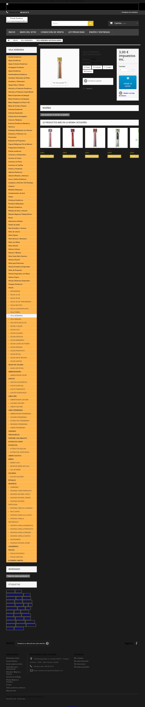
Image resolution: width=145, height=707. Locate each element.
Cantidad (122, 66)
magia (27, 618)
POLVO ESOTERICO (17, 553)
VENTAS (19, 605)
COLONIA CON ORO (17, 403)
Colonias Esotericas (15, 109)
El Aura (8, 685)
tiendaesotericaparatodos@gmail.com (50, 670)
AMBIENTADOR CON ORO (19, 400)
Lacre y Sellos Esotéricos (17, 179)
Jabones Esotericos (15, 172)
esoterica (10, 591)
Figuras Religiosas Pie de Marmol (20, 144)
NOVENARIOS (15, 291)
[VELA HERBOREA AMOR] (95, 138)
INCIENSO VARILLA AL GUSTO (21, 515)
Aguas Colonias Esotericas (17, 64)
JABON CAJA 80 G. (15, 456)
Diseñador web (11, 699)
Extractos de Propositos (16, 141)
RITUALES (12, 480)
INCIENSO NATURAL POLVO (20, 494)
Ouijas (10, 197)
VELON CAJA (15, 330)
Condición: (86, 63)
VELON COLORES (16, 333)
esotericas (30, 622)
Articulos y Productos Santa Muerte (20, 92)
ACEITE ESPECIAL (17, 386)
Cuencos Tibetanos (15, 120)
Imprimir (89, 88)
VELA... (42, 150)
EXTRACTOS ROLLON (18, 449)
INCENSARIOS (15, 539)
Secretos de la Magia (13, 677)
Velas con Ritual (14, 242)
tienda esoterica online (14, 664)
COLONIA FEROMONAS (18, 417)
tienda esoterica (11, 661)
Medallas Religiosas (15, 190)
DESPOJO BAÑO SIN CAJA (19, 466)
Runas (10, 218)
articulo (10, 611)
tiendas (17, 615)
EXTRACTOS (12, 445)
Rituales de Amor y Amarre (17, 211)
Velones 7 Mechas (14, 253)
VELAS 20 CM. (15, 298)
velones (10, 628)
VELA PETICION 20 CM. (18, 323)
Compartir (97, 67)
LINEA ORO (12, 396)
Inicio (11, 32)
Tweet (88, 67)
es (30, 605)
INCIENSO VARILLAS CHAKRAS (21, 508)
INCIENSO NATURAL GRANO (20, 498)
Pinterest (88, 71)
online (27, 594)
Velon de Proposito (15, 270)
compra (21, 608)
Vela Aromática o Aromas (17, 228)
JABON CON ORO (16, 407)
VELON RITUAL (15, 354)
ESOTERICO (11, 608)
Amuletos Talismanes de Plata (19, 78)
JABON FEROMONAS (17, 428)
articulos (27, 598)
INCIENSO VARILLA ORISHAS (20, 532)
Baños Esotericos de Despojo (18, 99)
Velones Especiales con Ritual (19, 274)
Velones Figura (13, 277)
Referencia (86, 59)
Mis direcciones (79, 664)
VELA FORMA (15, 312)
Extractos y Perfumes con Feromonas (17, 135)
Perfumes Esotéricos (15, 200)
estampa (25, 611)
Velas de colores (14, 232)
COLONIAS (12, 473)
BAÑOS (11, 459)
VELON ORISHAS (16, 347)
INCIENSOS (12, 484)
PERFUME (11, 622)
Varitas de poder (14, 225)
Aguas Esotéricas (14, 60)
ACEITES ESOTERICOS (18, 382)
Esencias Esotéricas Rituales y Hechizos (19, 125)
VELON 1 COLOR (16, 326)
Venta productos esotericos (15, 688)
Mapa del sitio (28, 32)
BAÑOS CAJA (15, 463)
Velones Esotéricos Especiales (19, 267)
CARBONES (14, 487)
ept (26, 605)
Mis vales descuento (81, 661)
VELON (9, 615)
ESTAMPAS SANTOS (15, 560)
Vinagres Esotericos (15, 284)
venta (19, 598)
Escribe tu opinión (95, 81)
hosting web (21, 699)
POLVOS (11, 550)
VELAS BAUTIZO (16, 305)
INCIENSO (19, 628)
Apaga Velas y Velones (16, 85)
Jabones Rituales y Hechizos (18, 176)
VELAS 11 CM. (15, 295)
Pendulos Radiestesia (16, 204)
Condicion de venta (52, 32)
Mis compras (78, 658)
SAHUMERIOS (13, 546)
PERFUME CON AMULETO (17, 438)
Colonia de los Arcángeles (17, 116)
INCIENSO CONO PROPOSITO (20, 491)
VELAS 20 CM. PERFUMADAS (20, 302)
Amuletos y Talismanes (16, 81)
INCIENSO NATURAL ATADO (20, 543)
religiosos (10, 625)
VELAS (10, 288)
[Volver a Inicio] (8, 40)
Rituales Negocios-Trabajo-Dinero (20, 214)
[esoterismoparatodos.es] (27, 19)
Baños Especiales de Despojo (18, 95)
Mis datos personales (81, 667)
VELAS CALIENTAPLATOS (19, 309)
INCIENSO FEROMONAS (18, 424)
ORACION (26, 615)
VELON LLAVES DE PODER (19, 344)
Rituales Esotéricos (15, 207)
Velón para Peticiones (16, 263)
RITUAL (18, 601)
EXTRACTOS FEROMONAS (19, 421)
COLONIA (20, 622)
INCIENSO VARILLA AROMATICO (21, 525)
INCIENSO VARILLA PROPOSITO (21, 529)
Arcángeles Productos (16, 67)
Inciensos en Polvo (15, 162)
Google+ (109, 67)
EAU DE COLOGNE (17, 477)
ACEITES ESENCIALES (18, 393)
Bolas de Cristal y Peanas (17, 106)
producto (10, 605)
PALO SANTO (15, 511)
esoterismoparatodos (14, 594)
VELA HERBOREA (16, 316)
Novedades (14, 569)
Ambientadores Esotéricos (17, 74)
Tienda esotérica (72, 706)
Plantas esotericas (14, 151)
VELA (17, 611)
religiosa (20, 618)
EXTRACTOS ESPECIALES (19, 452)
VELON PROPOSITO (17, 351)
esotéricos (11, 598)
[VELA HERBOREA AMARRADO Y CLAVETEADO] (50, 138)
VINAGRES (12, 431)
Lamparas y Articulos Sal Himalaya (20, 183)
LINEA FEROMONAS (15, 410)
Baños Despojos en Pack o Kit (19, 102)
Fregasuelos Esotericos (16, 148)
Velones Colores (14, 249)
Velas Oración (13, 246)
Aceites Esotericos (14, 57)
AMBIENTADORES (14, 372)
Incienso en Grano (14, 158)
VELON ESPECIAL (16, 337)
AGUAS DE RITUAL (17, 368)
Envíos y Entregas (99, 32)
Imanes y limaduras (15, 169)
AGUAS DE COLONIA (15, 365)
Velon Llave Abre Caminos (17, 256)
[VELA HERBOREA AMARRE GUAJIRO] (73, 138)
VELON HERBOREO (17, 340)
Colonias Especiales (15, 113)
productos (27, 601)
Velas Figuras (13, 235)
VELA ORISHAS (15, 319)
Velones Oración (14, 260)
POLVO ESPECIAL (16, 557)
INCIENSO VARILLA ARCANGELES (16, 520)
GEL (28, 608)
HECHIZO (10, 618)
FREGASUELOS (14, 435)
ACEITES (11, 379)
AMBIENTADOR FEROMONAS (20, 414)
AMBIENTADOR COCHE (18, 375)
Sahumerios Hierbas (15, 221)
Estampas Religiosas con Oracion (20, 130)
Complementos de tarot (16, 193)
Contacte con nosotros (130, 12)
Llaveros (11, 186)
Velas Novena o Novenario (17, 239)
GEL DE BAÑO (15, 470)
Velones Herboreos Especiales (19, 281)
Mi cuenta (78, 654)
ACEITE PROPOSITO (17, 389)
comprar (10, 601)
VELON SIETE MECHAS (18, 358)
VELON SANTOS (16, 361)
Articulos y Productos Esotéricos (20, 88)
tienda (18, 591)
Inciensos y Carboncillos (17, 155)
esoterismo (21, 625)
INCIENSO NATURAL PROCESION (16, 502)
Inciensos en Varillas (15, 165)
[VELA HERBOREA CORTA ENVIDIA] (118, 138)
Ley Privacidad (76, 32)
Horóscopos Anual (12, 658)
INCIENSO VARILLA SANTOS (20, 536)
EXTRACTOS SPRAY (15, 442)
